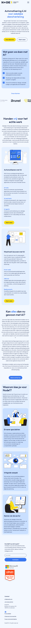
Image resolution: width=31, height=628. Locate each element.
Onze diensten (9, 39)
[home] (10, 2)
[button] (27, 2)
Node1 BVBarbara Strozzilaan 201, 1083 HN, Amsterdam (11, 606)
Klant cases (22, 39)
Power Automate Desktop (11, 619)
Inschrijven (15, 559)
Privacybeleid (8, 613)
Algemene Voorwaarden (10, 616)
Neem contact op (15, 377)
